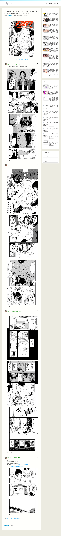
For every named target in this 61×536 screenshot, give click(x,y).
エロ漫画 (10, 15)
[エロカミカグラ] (8, 3)
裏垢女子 (46, 158)
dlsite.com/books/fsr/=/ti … (17, 466)
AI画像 (46, 161)
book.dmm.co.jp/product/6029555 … (20, 464)
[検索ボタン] (57, 3)
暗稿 (15, 15)
